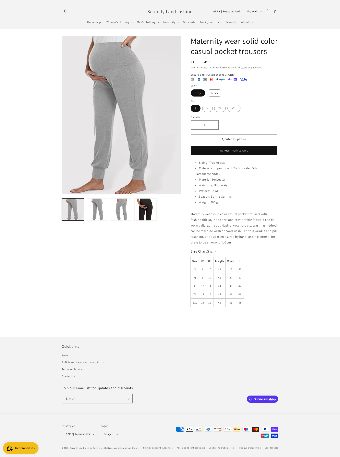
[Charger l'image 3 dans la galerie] (97, 209)
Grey (198, 93)
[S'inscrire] (128, 398)
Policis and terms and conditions (83, 362)
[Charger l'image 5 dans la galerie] (145, 209)
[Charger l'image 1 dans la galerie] (73, 209)
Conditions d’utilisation (221, 447)
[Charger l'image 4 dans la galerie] (121, 209)
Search (66, 355)
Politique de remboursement (158, 447)
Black (214, 93)
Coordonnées (271, 447)
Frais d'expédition (217, 67)
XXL (234, 108)
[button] (66, 11)
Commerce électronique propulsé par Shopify (116, 448)
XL (220, 108)
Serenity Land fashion (81, 448)
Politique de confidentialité (190, 447)
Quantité (195, 117)
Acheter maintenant (234, 150)
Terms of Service (72, 369)
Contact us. (69, 376)
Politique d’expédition (249, 447)
